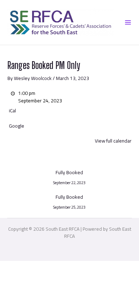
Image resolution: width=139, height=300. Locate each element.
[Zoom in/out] (10, 267)
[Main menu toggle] (128, 22)
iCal (12, 110)
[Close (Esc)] (78, 267)
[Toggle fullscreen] (33, 267)
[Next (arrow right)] (33, 279)
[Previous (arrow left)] (10, 279)
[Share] (55, 267)
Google (16, 126)
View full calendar (113, 140)
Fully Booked (69, 173)
